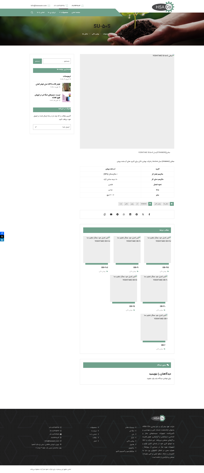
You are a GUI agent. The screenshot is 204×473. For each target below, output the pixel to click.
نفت (121, 204)
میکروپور (131, 448)
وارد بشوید (150, 378)
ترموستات (67, 76)
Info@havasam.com (52, 441)
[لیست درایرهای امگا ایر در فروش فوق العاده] (66, 98)
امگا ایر (132, 431)
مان (133, 434)
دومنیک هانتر (129, 427)
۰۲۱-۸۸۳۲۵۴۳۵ (54, 427)
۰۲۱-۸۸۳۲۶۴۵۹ (54, 434)
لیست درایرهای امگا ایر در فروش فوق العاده (47, 96)
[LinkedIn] (2, 239)
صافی (126, 204)
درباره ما (94, 431)
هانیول (132, 444)
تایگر (132, 437)
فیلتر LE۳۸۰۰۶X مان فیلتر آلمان (48, 84)
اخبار (95, 441)
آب (137, 204)
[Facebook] (2, 233)
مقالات (95, 437)
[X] (2, 236)
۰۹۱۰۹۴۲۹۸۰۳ (55, 437)
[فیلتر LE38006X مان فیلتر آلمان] (66, 87)
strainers (144, 204)
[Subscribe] (36, 127)
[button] (32, 12)
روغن (132, 204)
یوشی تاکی (158, 204)
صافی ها (166, 204)
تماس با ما (93, 434)
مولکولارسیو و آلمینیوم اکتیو (125, 451)
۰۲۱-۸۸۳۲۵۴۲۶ (54, 431)
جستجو (37, 61)
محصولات (93, 427)
